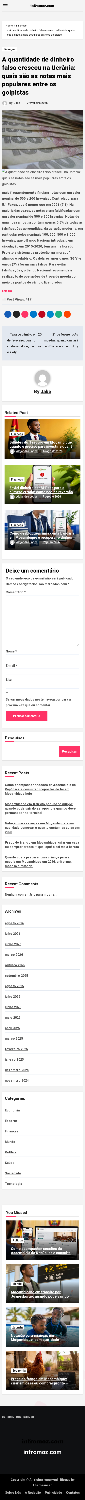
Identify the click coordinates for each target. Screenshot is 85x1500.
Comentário (16, 592)
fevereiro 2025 (16, 1049)
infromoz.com (42, 1452)
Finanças (9, 49)
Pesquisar (15, 738)
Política (11, 1152)
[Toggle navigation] (5, 5)
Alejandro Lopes (27, 451)
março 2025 (14, 1038)
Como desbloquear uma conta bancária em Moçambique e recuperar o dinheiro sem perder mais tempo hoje (42, 537)
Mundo (10, 1142)
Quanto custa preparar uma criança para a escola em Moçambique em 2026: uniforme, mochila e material (38, 861)
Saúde (9, 1163)
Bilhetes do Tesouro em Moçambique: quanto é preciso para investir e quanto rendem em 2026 (41, 446)
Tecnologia (13, 1184)
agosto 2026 (14, 923)
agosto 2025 (14, 986)
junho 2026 (13, 944)
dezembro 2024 (17, 1070)
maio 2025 (13, 1017)
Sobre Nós (13, 1492)
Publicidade (53, 1492)
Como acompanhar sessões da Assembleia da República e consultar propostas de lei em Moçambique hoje (40, 789)
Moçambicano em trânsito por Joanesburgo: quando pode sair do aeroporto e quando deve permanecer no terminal (40, 808)
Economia (12, 1110)
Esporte (11, 1121)
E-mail (11, 666)
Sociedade (13, 1173)
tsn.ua (7, 291)
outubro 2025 (15, 965)
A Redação (33, 1492)
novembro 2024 (17, 1080)
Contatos (73, 1492)
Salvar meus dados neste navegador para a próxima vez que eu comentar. (38, 702)
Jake (17, 102)
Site (9, 680)
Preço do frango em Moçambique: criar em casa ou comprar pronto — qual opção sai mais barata (40, 1383)
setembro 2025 (16, 976)
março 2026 (14, 955)
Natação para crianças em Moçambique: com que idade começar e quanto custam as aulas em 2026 (42, 827)
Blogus (65, 1480)
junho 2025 (13, 1007)
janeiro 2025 (14, 1059)
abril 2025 (12, 1028)
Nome (11, 651)
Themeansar (42, 1485)
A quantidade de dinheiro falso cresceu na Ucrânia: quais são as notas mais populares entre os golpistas (39, 76)
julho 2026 (12, 934)
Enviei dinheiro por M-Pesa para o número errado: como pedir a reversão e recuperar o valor (41, 492)
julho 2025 (12, 996)
